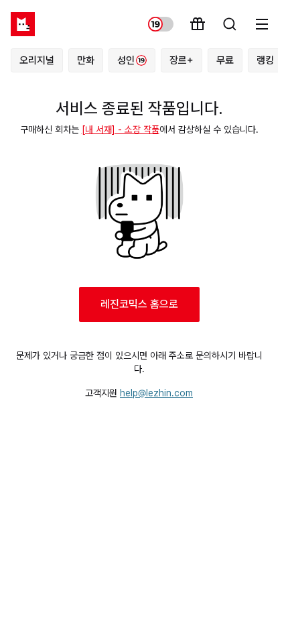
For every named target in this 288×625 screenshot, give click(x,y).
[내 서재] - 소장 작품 (120, 129)
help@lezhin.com (156, 393)
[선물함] (198, 24)
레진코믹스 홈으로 (139, 304)
